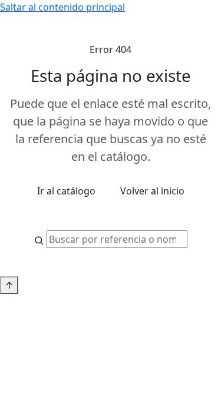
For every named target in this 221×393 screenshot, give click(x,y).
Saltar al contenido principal (62, 7)
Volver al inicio (152, 190)
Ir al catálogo (66, 190)
